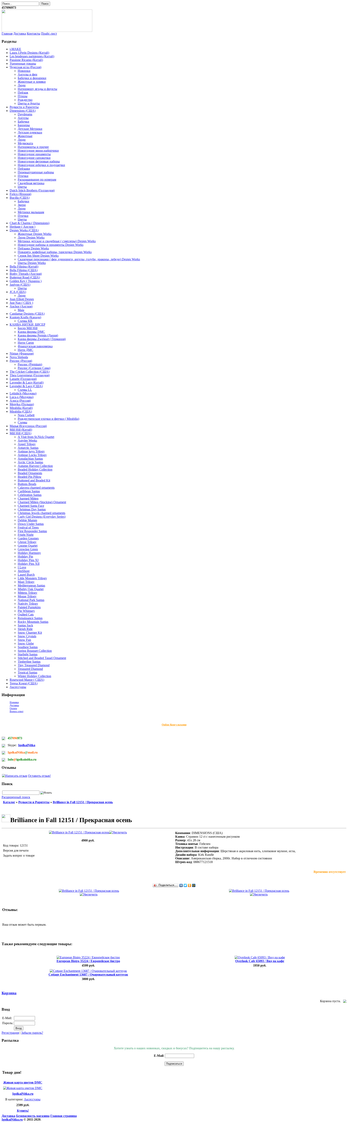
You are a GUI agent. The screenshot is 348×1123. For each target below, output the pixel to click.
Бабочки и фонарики (32, 78)
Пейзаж (23, 92)
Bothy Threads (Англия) (26, 273)
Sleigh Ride (25, 629)
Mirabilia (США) (21, 411)
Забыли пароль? (32, 1032)
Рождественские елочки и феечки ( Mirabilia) (48, 418)
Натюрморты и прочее (33, 147)
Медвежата (25, 143)
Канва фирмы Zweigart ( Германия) (42, 339)
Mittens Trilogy (27, 592)
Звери (22, 205)
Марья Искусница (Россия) (28, 426)
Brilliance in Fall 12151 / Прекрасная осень (83, 802)
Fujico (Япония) (20, 194)
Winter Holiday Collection (34, 676)
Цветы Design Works (32, 263)
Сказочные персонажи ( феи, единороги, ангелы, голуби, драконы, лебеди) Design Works (79, 259)
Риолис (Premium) (30, 364)
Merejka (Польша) (22, 404)
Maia (21, 310)
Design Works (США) (24, 230)
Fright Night (25, 534)
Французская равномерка (35, 346)
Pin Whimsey (26, 611)
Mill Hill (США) (20, 433)
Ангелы (23, 118)
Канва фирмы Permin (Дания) (38, 335)
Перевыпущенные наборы (36, 172)
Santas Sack (25, 625)
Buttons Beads (27, 484)
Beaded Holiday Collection (35, 469)
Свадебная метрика (31, 183)
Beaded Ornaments (30, 473)
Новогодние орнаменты (34, 154)
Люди (22, 85)
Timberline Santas (29, 661)
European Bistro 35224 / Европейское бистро (88, 961)
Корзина (9, 993)
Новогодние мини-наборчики (38, 150)
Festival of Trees (28, 527)
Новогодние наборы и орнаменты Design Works (50, 244)
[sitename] (47, 30)
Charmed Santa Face (31, 505)
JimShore (24, 571)
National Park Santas (31, 600)
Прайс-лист (49, 33)
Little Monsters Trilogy (32, 578)
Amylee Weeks (27, 440)
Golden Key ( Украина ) (25, 281)
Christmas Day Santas (32, 509)
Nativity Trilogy (28, 603)
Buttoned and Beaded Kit (34, 480)
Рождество (25, 99)
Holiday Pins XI (28, 560)
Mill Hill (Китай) (21, 429)
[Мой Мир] (194, 885)
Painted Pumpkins (29, 607)
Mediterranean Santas (31, 585)
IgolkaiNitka (26, 745)
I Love (22, 567)
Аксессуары (18, 687)
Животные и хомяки (32, 81)
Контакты (33, 33)
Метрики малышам (31, 212)
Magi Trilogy (26, 582)
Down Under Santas (31, 524)
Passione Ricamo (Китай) (26, 60)
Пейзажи (24, 168)
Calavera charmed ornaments (36, 487)
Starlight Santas (27, 654)
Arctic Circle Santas (30, 462)
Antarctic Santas (28, 447)
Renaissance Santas (30, 618)
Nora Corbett (26, 415)
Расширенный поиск (16, 797)
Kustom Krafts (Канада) (25, 317)
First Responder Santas (32, 531)
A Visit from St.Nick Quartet (36, 437)
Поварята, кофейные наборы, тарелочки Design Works (55, 252)
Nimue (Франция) (22, 353)
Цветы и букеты (29, 103)
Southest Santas (28, 647)
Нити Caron (26, 342)
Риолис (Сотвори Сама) (34, 368)
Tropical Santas (27, 672)
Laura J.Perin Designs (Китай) (29, 52)
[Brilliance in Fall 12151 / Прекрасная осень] (88, 832)
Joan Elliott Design (22, 299)
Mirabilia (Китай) (21, 408)
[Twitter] (185, 885)
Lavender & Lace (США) (26, 386)
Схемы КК (25, 321)
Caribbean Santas (29, 491)
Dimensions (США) (22, 110)
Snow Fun (24, 640)
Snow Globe (26, 643)
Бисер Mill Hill (27, 328)
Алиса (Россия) (20, 400)
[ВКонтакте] (181, 885)
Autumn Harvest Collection (35, 466)
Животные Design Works (34, 234)
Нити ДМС (25, 350)
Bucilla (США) (19, 197)
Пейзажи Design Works (33, 248)
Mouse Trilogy (27, 596)
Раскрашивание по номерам (37, 179)
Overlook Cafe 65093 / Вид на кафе (259, 961)
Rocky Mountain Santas (33, 621)
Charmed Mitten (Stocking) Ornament (42, 502)
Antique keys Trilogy (31, 451)
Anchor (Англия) (21, 306)
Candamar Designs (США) (27, 313)
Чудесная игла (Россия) (25, 67)
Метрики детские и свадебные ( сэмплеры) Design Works (57, 241)
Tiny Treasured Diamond (34, 665)
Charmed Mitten (28, 498)
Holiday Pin (25, 556)
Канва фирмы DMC (31, 331)
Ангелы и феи (27, 74)
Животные (25, 136)
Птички (23, 176)
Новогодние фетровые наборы (39, 161)
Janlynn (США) (20, 284)
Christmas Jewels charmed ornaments (41, 513)
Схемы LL (25, 389)
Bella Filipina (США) (23, 270)
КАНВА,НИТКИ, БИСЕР (27, 324)
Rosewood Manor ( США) (27, 679)
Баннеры (24, 125)
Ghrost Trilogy (27, 542)
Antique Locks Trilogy (32, 455)
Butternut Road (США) (25, 277)
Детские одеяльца (30, 132)
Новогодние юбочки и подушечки (41, 165)
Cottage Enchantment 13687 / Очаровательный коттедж (88, 974)
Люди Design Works (31, 237)
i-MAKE (15, 49)
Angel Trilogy (27, 444)
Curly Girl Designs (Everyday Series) (41, 516)
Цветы (22, 186)
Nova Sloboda (19, 357)
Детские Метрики (30, 128)
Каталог (9, 802)
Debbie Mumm (27, 520)
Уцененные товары (23, 63)
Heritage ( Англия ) (22, 226)
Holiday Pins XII (28, 563)
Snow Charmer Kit (30, 632)
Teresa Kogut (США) (23, 683)
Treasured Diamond (30, 669)
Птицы (22, 96)
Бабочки (23, 121)
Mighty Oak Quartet (31, 589)
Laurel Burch (26, 574)
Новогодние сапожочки (34, 157)
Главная (7, 33)
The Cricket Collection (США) (29, 371)
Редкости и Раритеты (24, 107)
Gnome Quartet (27, 545)
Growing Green (28, 549)
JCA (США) (18, 292)
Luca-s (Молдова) (21, 397)
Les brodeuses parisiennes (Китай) (32, 56)
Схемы (22, 422)
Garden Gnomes (28, 538)
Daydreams (25, 114)
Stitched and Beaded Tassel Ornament (42, 658)
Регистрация (10, 1032)
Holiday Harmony (29, 553)
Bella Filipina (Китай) (24, 266)
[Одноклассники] (189, 885)
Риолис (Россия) (21, 360)
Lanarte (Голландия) (23, 379)
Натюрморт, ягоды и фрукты (37, 89)
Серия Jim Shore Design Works (38, 255)
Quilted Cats (26, 614)
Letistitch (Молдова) (23, 393)
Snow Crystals (27, 636)
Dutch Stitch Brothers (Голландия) (32, 190)
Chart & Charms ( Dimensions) (29, 223)
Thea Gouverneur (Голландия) (30, 375)
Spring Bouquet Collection (35, 650)
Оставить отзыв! (39, 775)
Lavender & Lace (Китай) (27, 382)
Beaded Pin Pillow (29, 476)
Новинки (24, 70)
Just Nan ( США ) (21, 302)
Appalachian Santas (30, 458)
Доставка (19, 33)
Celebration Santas (29, 495)
